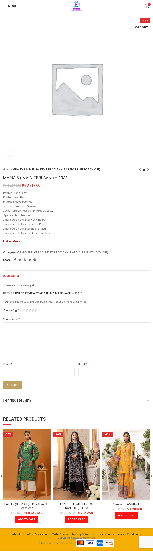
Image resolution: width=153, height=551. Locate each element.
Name (7, 364)
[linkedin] (29, 259)
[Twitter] (19, 259)
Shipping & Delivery (17, 400)
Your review (11, 319)
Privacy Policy (105, 534)
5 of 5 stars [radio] (36, 310)
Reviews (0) (11, 275)
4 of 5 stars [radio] (33, 310)
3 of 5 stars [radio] (30, 310)
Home (6, 169)
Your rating (11, 310)
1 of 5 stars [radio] (24, 310)
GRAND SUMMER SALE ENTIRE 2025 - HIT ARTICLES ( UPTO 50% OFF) (56, 169)
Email (82, 364)
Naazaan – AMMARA (126, 504)
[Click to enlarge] (10, 155)
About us (18, 534)
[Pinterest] (24, 259)
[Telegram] (34, 259)
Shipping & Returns (83, 534)
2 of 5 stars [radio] (27, 310)
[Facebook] (15, 259)
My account (42, 534)
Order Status (60, 534)
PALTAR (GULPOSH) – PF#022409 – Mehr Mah (26, 506)
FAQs (29, 534)
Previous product (140, 169)
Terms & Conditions (128, 534)
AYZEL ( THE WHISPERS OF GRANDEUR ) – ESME (76, 506)
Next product (148, 169)
